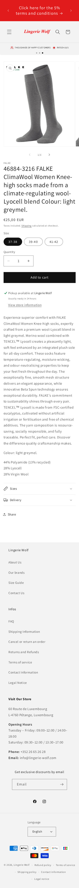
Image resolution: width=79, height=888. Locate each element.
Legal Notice (17, 682)
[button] (9, 32)
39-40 (33, 241)
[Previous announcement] (8, 10)
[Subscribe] (62, 784)
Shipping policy (27, 872)
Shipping (26, 225)
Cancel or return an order (27, 641)
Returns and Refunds (23, 652)
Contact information (53, 872)
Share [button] (12, 514)
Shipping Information (24, 631)
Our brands (16, 572)
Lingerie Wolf (21, 865)
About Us (14, 562)
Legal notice (41, 878)
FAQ (11, 621)
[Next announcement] (71, 10)
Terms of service (20, 662)
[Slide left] (29, 154)
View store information (25, 305)
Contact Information (23, 672)
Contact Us (16, 593)
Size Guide (16, 582)
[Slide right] (49, 154)
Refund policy (43, 865)
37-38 (12, 241)
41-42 (54, 241)
